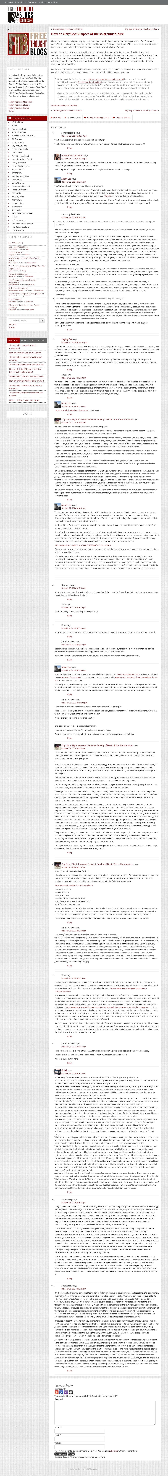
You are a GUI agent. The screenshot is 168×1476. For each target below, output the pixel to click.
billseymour (29, 301)
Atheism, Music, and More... (24, 135)
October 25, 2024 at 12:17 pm (74, 136)
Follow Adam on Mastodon (20, 102)
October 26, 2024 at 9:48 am (73, 1073)
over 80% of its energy (70, 677)
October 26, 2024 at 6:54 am (73, 1046)
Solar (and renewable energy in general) (106, 79)
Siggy (27, 249)
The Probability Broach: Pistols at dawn (26, 376)
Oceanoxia (16, 193)
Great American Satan (72, 155)
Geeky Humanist (19, 162)
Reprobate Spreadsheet (22, 213)
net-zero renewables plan (128, 674)
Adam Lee (31, 284)
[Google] (61, 1392)
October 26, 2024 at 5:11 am (73, 217)
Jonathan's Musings (20, 176)
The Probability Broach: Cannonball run (26, 364)
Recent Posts (53, 2)
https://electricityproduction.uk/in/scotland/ (73, 885)
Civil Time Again (15, 299)
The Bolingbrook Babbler (22, 223)
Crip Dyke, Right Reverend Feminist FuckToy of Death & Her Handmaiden (97, 419)
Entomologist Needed (18, 274)
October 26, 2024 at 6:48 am (73, 930)
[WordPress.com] (71, 1392)
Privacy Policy (20, 2)
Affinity (15, 125)
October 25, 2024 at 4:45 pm (73, 628)
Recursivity (16, 210)
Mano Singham (18, 183)
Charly (24, 271)
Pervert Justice (18, 196)
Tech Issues (32, 2)
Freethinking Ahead (20, 156)
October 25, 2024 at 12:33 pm (74, 158)
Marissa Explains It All (21, 186)
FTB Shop (42, 2)
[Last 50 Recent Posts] (16, 243)
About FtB (9, 2)
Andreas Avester (19, 132)
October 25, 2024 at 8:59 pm (73, 406)
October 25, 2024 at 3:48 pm (73, 378)
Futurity (90, 117)
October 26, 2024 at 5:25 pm (73, 1289)
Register (12, 324)
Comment (58, 1399)
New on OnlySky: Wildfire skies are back (26, 381)
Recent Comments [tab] (28, 340)
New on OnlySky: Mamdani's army (24, 400)
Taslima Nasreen (19, 220)
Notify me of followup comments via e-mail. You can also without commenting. (97, 1451)
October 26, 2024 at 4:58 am (73, 748)
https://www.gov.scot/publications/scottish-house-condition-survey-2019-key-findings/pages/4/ (107, 1007)
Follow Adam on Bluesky (19, 105)
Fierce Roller (17, 152)
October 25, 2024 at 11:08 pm (74, 702)
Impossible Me (18, 169)
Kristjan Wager (29, 309)
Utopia (106, 117)
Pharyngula (17, 200)
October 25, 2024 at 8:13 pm (73, 644)
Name (57, 1427)
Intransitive (17, 173)
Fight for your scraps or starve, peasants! (26, 293)
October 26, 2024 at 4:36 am (73, 422)
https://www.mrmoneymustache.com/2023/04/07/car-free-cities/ (82, 545)
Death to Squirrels (20, 149)
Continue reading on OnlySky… (64, 105)
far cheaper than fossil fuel (90, 82)
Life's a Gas (17, 179)
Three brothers (15, 252)
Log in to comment (123, 117)
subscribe (113, 1451)
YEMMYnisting (18, 230)
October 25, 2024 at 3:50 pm (73, 607)
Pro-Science (17, 206)
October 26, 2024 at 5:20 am (73, 978)
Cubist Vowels (18, 142)
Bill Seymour (17, 139)
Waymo (107, 196)
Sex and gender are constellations (68, 29)
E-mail (11, 111)
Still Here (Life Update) (18, 288)
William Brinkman (38, 290)
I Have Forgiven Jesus (21, 166)
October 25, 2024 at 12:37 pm (74, 342)
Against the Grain (19, 129)
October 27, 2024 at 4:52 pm (73, 508)
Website (58, 1443)
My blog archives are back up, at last (141, 29)
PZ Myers (27, 255)
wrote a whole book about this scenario (73, 410)
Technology (98, 117)
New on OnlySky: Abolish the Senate (25, 352)
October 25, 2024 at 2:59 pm (73, 588)
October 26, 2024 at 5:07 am (73, 867)
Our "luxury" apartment (18, 247)
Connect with (60, 1389)
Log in (11, 327)
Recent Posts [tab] (13, 340)
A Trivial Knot (17, 122)
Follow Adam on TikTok (19, 108)
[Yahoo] (66, 1392)
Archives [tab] (41, 340)
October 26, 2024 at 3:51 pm (73, 1202)
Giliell (64, 1070)
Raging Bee (66, 339)
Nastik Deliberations (21, 189)
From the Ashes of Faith (22, 159)
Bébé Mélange (29, 276)
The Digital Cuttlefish (21, 227)
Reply (69, 148)
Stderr (14, 217)
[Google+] (56, 1392)
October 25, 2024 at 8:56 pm (73, 670)
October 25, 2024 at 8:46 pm (73, 182)
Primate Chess (18, 203)
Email (57, 1435)
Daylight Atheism (19, 145)
